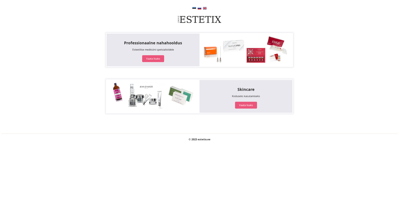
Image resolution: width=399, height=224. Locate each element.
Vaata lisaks (153, 58)
